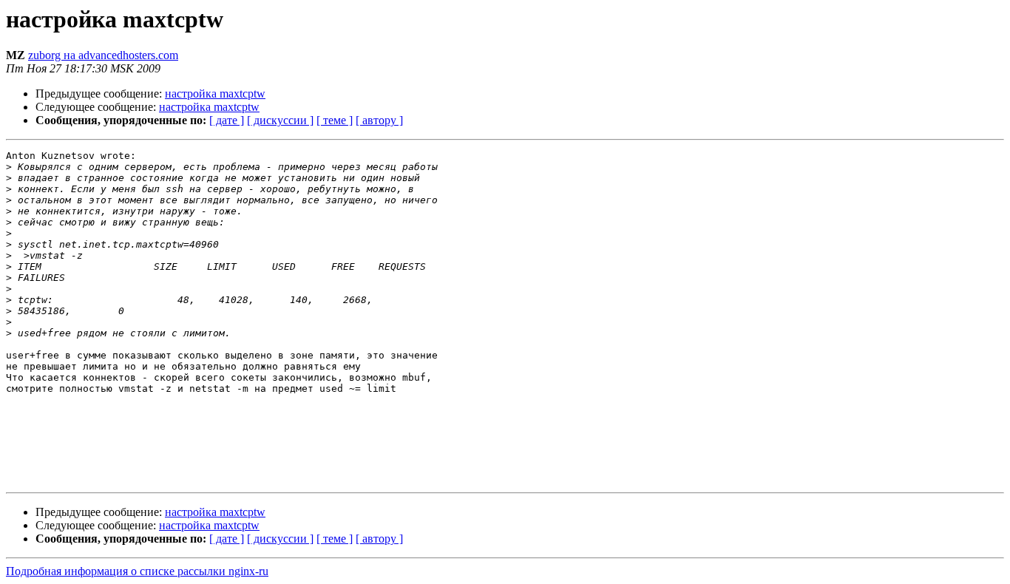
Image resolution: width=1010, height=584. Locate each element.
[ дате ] (226, 120)
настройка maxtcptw (215, 93)
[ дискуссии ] (280, 120)
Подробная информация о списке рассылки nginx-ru (137, 571)
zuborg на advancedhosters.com (103, 55)
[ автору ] (379, 120)
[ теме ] (334, 120)
